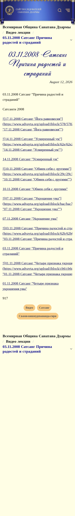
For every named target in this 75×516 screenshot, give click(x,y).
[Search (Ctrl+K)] (59, 10)
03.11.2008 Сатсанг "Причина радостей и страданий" (33, 251)
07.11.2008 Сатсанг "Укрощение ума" (30, 218)
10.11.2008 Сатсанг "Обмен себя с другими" (35, 189)
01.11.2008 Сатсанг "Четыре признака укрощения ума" (31, 286)
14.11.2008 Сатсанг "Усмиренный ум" (30, 159)
